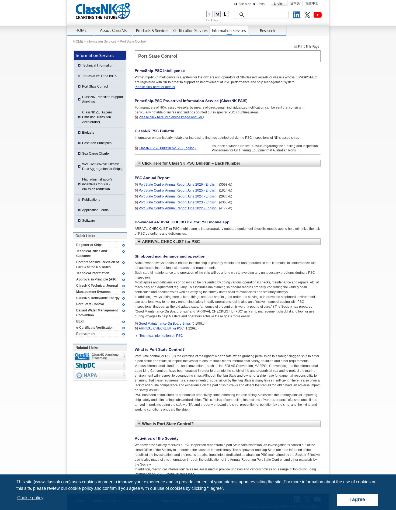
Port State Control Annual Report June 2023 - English (178, 202)
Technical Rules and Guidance (91, 253)
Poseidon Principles (97, 143)
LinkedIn (298, 16)
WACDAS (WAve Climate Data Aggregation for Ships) (102, 166)
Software (88, 221)
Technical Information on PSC (161, 336)
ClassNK (103, 11)
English (278, 3)
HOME (78, 41)
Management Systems (93, 292)
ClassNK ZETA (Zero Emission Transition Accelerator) (97, 117)
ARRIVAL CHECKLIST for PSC (171, 241)
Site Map (244, 4)
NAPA (100, 375)
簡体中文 (311, 3)
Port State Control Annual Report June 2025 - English (178, 190)
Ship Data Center (100, 366)
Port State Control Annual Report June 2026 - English (178, 184)
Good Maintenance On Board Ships (165, 323)
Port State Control (95, 86)
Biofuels (88, 132)
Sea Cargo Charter (96, 153)
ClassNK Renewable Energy (98, 298)
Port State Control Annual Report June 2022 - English (178, 208)
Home (80, 31)
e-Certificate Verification (94, 327)
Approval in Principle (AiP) (96, 279)
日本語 (295, 3)
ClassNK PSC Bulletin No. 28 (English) (167, 148)
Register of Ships (89, 245)
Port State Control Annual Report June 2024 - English (178, 196)
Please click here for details (155, 87)
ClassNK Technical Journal (97, 285)
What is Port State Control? (168, 423)
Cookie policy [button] (30, 497)
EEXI (80, 321)
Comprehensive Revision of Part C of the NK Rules (97, 264)
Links (261, 4)
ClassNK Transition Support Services (102, 99)
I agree (357, 499)
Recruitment (85, 334)
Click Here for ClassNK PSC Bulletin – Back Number (191, 163)
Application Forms (95, 210)
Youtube (318, 16)
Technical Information (97, 65)
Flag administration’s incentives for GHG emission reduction (97, 184)
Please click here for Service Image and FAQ (171, 117)
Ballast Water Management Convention (97, 312)
